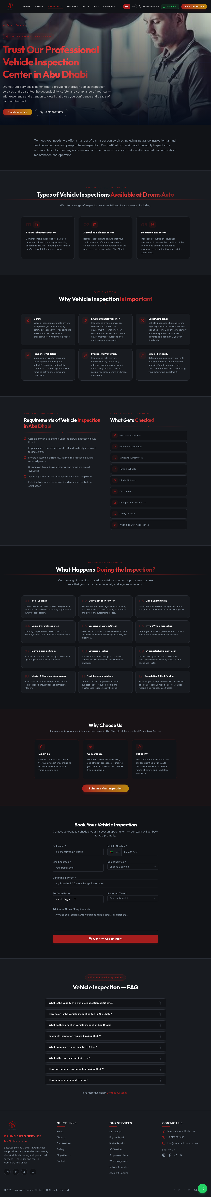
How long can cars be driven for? (105, 1080)
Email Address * (62, 861)
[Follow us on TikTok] (24, 1172)
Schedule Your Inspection (105, 788)
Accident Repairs (118, 1173)
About (39, 6)
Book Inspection (17, 112)
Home (26, 6)
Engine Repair (117, 1137)
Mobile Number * (117, 846)
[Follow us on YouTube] (33, 1172)
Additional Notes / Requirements (71, 909)
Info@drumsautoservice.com (182, 1143)
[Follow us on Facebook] (16, 1172)
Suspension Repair (119, 1155)
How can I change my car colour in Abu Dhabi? (105, 1069)
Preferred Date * (62, 893)
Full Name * (59, 846)
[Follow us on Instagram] (7, 1172)
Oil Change (115, 1131)
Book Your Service (194, 6)
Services (54, 6)
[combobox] (132, 867)
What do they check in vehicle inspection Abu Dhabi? (105, 1025)
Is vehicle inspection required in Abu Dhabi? (105, 1036)
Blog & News (64, 1155)
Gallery (72, 6)
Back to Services (16, 25)
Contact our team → (118, 1092)
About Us (62, 1137)
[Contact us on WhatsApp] (202, 1188)
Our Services (64, 1143)
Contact (109, 6)
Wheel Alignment (118, 1161)
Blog (86, 6)
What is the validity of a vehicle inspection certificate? (105, 1003)
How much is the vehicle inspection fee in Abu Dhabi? (105, 1014)
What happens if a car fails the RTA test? (105, 1047)
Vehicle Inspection (119, 1167)
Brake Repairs (117, 1143)
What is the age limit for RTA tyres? (105, 1058)
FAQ (96, 6)
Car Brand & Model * (64, 877)
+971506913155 (53, 112)
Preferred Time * (117, 893)
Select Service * (116, 861)
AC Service (115, 1149)
